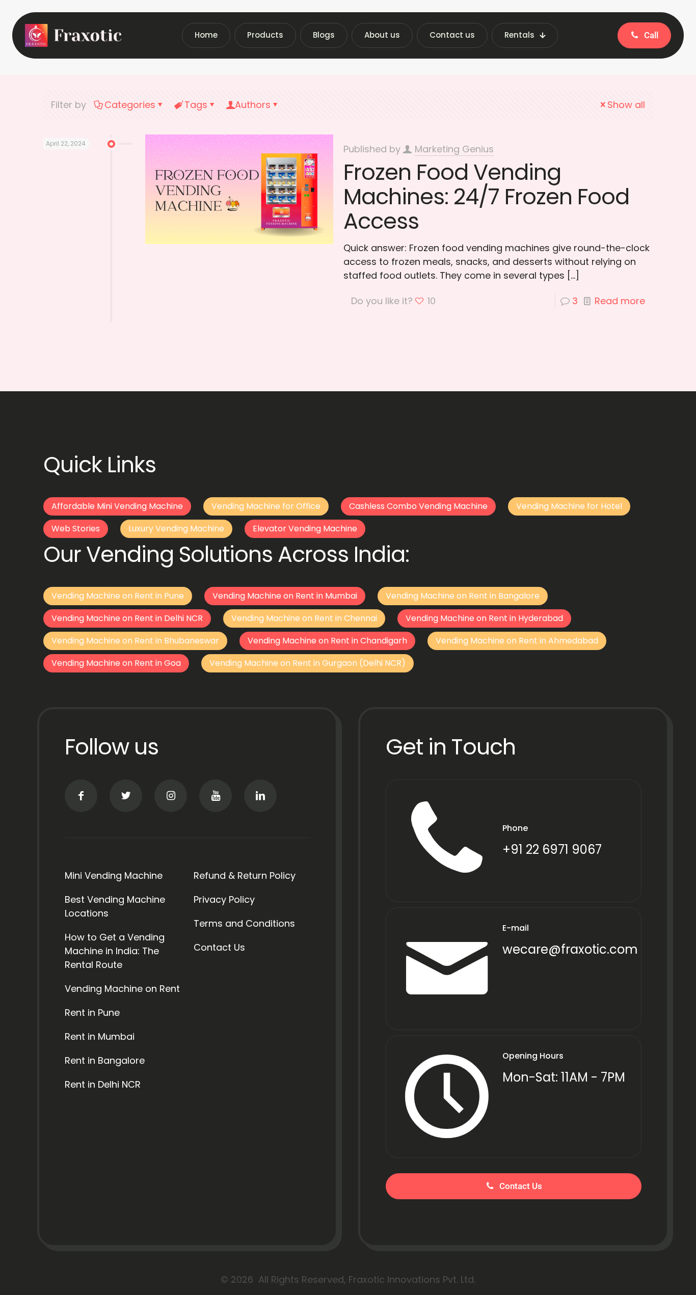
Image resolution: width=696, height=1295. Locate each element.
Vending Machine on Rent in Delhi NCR (127, 618)
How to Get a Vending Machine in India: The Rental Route (115, 951)
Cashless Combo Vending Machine (418, 506)
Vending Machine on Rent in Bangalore (463, 596)
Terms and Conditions (244, 923)
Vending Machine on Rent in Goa (116, 663)
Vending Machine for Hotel (569, 506)
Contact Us (219, 947)
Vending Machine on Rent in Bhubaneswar (135, 640)
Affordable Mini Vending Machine (117, 506)
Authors (253, 104)
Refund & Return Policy (245, 875)
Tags (195, 104)
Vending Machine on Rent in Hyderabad (484, 618)
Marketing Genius (454, 149)
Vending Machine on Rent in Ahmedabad (517, 640)
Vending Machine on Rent (122, 988)
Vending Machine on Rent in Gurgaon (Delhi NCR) (307, 663)
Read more (620, 300)
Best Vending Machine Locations (115, 906)
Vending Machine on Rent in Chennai (304, 618)
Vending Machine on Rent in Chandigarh (327, 640)
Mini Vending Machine (114, 875)
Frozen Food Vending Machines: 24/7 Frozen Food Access (486, 196)
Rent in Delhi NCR (103, 1084)
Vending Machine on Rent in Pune (117, 596)
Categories (129, 104)
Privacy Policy (224, 899)
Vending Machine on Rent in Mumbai (284, 596)
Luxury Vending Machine (176, 528)
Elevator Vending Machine (305, 528)
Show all (626, 104)
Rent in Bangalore (105, 1060)
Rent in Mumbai (100, 1036)
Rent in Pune (92, 1012)
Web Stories (75, 528)
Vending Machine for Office (265, 506)
